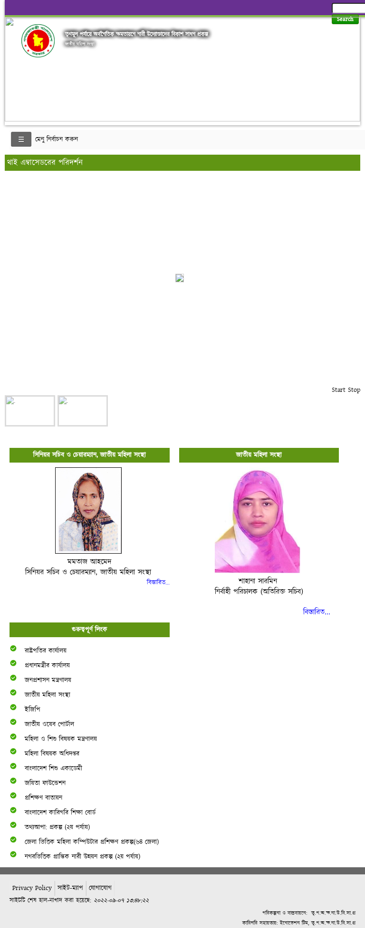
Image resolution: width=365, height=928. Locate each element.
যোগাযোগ (100, 888)
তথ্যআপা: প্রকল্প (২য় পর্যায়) (57, 827)
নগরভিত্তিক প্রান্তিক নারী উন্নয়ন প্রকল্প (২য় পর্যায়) (82, 857)
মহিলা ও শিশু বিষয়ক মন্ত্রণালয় (61, 739)
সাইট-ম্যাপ (70, 888)
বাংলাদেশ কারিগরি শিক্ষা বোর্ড (60, 812)
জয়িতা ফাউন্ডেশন (45, 783)
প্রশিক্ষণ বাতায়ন (43, 798)
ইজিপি (32, 710)
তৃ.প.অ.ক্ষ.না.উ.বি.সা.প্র (333, 913)
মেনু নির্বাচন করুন (56, 139)
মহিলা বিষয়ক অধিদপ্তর (52, 754)
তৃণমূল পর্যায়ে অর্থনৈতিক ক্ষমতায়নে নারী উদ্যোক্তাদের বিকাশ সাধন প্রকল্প (136, 34)
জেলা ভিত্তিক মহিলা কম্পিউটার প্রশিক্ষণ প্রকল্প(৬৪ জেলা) (92, 842)
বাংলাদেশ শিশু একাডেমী (53, 768)
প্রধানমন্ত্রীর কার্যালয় (47, 665)
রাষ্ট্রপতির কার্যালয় (46, 651)
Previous (14, 66)
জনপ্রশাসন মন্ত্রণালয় (48, 680)
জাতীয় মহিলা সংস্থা (47, 695)
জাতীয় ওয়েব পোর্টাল (49, 724)
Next (351, 66)
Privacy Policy (32, 888)
